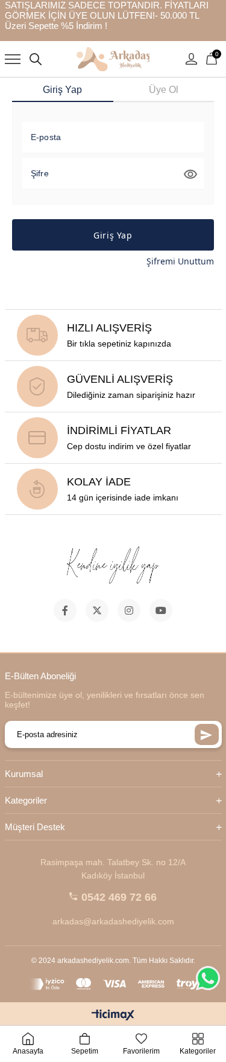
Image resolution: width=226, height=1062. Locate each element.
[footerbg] (113, 566)
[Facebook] (65, 610)
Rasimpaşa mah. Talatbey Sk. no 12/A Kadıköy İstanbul (113, 868)
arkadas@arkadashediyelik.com (113, 921)
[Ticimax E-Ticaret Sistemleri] (113, 1015)
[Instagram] (129, 610)
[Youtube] (160, 610)
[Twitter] (97, 610)
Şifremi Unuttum (180, 261)
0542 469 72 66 (119, 897)
